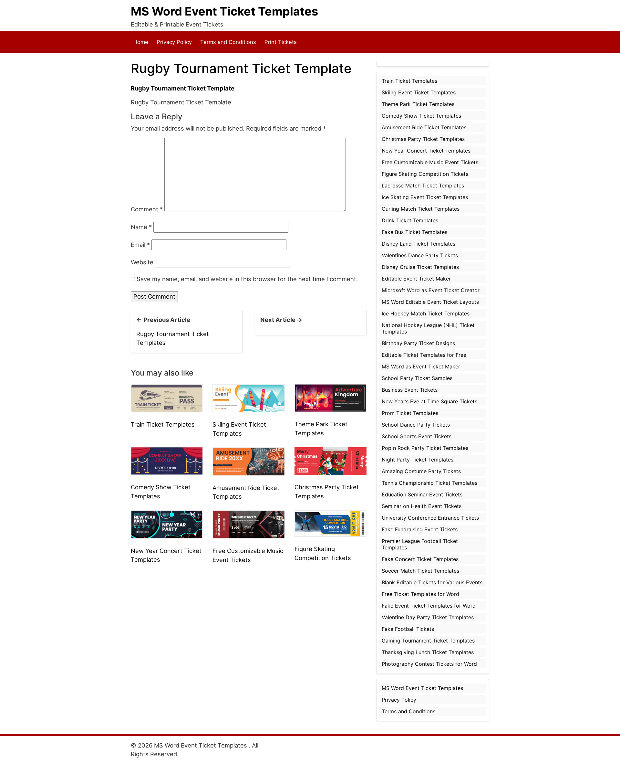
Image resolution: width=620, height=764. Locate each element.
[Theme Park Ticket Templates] (330, 397)
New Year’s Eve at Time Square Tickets (429, 401)
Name (141, 226)
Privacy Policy (174, 42)
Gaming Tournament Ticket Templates (428, 640)
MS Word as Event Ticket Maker (421, 366)
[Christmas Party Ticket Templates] (330, 460)
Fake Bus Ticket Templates (414, 232)
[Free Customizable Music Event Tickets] (248, 523)
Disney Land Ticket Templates (418, 243)
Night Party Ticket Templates (417, 459)
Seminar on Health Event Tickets (421, 506)
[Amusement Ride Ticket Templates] (248, 460)
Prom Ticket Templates (410, 413)
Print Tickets (280, 42)
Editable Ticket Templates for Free (424, 355)
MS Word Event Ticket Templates (224, 11)
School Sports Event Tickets (416, 436)
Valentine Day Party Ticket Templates (428, 617)
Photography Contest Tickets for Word (429, 664)
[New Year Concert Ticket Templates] (167, 523)
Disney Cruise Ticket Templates (420, 267)
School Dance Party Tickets (416, 424)
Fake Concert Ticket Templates (420, 559)
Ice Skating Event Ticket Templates (425, 197)
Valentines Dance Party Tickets (420, 255)
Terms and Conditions (228, 42)
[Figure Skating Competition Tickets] (330, 522)
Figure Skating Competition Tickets (425, 174)
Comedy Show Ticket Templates (421, 115)
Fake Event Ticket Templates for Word (429, 605)
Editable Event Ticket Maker (416, 278)
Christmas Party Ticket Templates (423, 139)
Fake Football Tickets (408, 629)
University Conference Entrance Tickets (430, 518)
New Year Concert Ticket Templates (426, 150)
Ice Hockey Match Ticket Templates (426, 313)
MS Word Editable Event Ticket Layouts (430, 302)
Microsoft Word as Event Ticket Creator (431, 290)
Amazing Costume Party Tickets (421, 471)
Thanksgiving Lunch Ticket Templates (428, 652)
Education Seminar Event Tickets (422, 494)
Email (140, 244)
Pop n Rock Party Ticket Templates (425, 448)
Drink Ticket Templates (410, 220)
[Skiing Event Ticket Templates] (248, 397)
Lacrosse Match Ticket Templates (423, 185)
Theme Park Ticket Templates (418, 104)
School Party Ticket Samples (417, 378)
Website (142, 262)
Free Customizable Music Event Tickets (430, 162)
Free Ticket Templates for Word (420, 594)
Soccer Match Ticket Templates (420, 571)
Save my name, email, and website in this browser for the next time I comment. (247, 278)
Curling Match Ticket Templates (421, 209)
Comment (147, 209)
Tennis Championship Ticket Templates (429, 483)
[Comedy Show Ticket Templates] (167, 460)
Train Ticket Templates (163, 424)
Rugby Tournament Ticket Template (182, 88)
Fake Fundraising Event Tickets (420, 529)
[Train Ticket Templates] (167, 397)
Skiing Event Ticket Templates (419, 92)
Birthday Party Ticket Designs (418, 343)
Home (140, 42)
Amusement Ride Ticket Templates (424, 127)
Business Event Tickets (410, 390)
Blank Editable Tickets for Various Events (432, 582)
